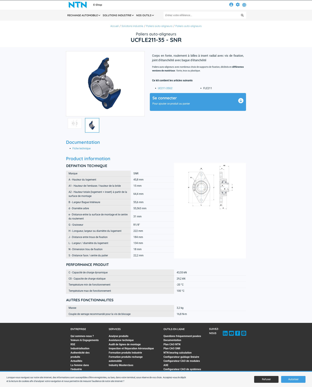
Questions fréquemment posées (182, 336)
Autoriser (293, 379)
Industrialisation (80, 348)
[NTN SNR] (78, 5)
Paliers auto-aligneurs (159, 26)
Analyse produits (118, 336)
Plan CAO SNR (171, 348)
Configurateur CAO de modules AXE (181, 363)
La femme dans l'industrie (80, 367)
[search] (242, 15)
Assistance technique (121, 340)
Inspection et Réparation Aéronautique (131, 348)
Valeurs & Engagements (85, 340)
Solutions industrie (132, 26)
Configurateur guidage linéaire (181, 356)
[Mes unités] (238, 5)
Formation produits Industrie (125, 352)
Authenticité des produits (80, 354)
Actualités (76, 360)
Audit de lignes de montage (125, 344)
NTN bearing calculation (177, 352)
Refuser (266, 379)
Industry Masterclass (121, 365)
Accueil (114, 26)
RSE (73, 344)
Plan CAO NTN (171, 344)
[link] (231, 5)
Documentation (172, 340)
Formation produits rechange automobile (126, 359)
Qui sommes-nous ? (82, 336)
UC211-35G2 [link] (165, 88)
